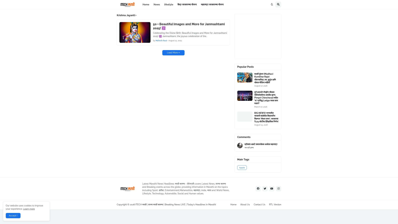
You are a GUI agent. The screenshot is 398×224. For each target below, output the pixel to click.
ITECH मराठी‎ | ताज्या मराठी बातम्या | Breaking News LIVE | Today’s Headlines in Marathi (175, 204)
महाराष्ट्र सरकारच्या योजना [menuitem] (212, 4)
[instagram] (278, 188)
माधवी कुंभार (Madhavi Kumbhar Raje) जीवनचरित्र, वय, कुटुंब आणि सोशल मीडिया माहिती (265, 78)
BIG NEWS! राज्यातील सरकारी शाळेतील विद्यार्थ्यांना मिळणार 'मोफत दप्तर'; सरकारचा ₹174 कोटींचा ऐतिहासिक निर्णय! (266, 117)
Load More (172, 52)
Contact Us (259, 204)
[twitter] (265, 188)
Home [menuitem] (146, 4)
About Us (245, 204)
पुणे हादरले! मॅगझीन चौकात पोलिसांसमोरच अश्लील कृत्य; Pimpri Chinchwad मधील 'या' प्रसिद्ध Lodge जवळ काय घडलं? (266, 98)
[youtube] (271, 188)
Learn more (29, 209)
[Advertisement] (260, 35)
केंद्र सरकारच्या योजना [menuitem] (187, 4)
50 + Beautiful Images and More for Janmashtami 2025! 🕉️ (189, 26)
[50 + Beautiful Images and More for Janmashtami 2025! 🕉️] (134, 32)
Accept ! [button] (13, 215)
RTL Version (275, 204)
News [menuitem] (157, 4)
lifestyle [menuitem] (168, 4)
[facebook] (258, 188)
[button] (271, 4)
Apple (242, 167)
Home (233, 204)
